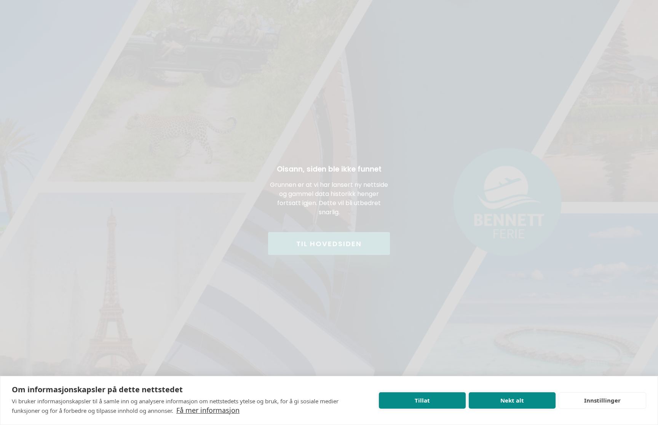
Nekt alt (512, 400)
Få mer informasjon (208, 410)
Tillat (422, 400)
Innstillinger (602, 400)
